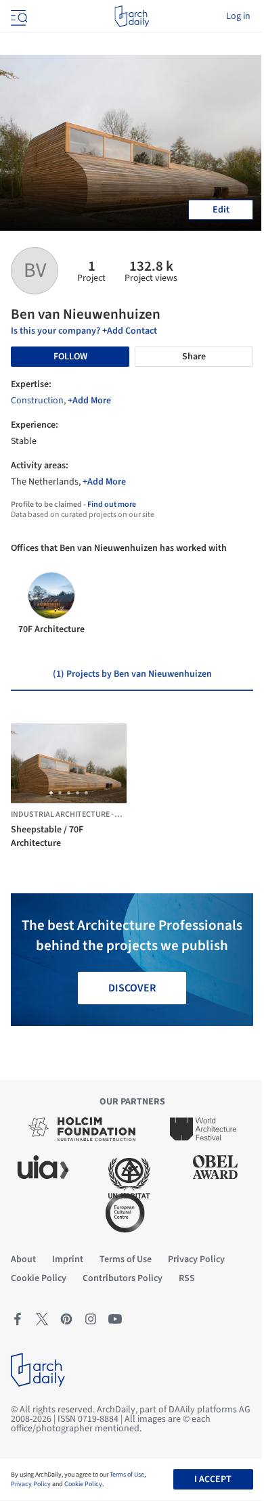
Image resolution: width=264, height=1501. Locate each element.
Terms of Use (127, 1474)
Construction (37, 400)
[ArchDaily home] (131, 16)
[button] (51, 792)
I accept (213, 1479)
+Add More (89, 400)
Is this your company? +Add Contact (84, 331)
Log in (238, 16)
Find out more (111, 504)
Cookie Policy (83, 1484)
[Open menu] (17, 16)
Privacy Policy (31, 1484)
